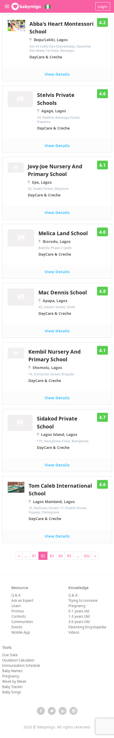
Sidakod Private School (63, 432)
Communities (22, 621)
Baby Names (12, 670)
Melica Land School (63, 243)
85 (69, 555)
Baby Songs (11, 692)
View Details (57, 74)
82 (43, 555)
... (26, 555)
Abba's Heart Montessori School (61, 39)
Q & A (16, 595)
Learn (16, 605)
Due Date (10, 655)
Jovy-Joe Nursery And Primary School (55, 180)
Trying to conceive (83, 600)
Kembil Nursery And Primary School (54, 365)
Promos (17, 611)
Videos (73, 632)
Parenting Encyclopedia (87, 627)
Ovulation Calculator (18, 660)
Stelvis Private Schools (58, 111)
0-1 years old (78, 611)
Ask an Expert (22, 600)
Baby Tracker (12, 686)
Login (103, 6)
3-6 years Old (79, 621)
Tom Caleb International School (60, 501)
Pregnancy (77, 605)
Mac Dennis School (62, 302)
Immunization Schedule (21, 665)
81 (34, 555)
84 (60, 555)
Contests (18, 616)
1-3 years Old (79, 616)
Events (16, 627)
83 (52, 555)
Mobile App (20, 632)
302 (87, 555)
